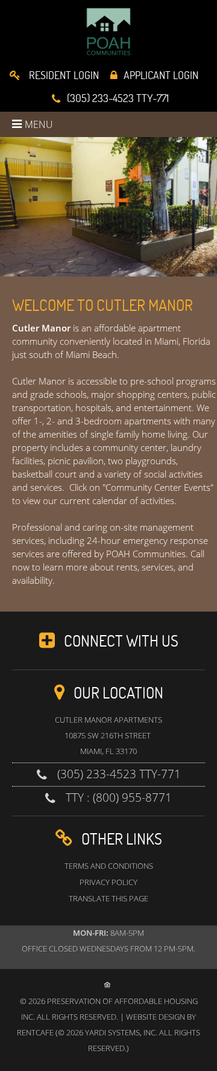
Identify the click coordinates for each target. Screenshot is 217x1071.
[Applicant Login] (154, 76)
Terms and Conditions (108, 865)
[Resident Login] (54, 76)
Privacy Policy (108, 882)
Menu (39, 124)
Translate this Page (108, 898)
